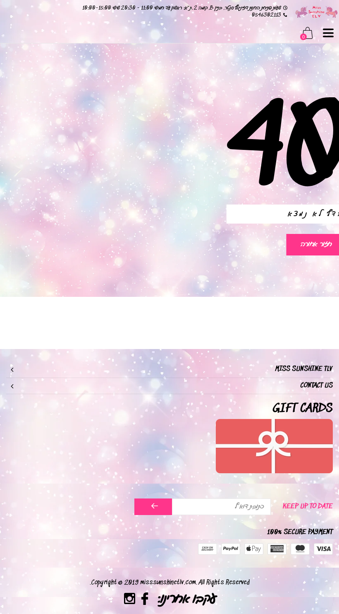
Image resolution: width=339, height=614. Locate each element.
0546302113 (266, 15)
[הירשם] (153, 506)
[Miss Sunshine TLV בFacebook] (145, 600)
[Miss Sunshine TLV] (316, 11)
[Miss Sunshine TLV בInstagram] (129, 600)
